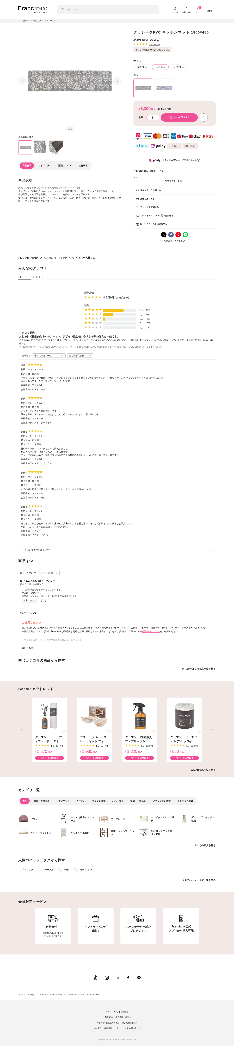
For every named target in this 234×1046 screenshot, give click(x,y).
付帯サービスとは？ (174, 180)
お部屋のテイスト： (31, 389)
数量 (141, 117)
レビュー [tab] (24, 277)
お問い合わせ (134, 1028)
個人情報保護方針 (129, 1023)
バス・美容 (118, 801)
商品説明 (26, 165)
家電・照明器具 (41, 801)
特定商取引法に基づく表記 (108, 1023)
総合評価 (89, 292)
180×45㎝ (160, 67)
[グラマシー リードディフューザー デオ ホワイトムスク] (49, 716)
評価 (86, 305)
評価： (24, 365)
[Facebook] (128, 978)
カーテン (80, 801)
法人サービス (120, 1028)
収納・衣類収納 (138, 801)
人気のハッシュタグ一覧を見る (199, 880)
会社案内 (97, 1028)
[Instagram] (107, 978)
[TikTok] (95, 978)
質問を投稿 (27, 647)
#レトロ (75, 257)
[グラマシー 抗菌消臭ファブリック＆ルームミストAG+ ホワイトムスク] (139, 716)
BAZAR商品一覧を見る (203, 769)
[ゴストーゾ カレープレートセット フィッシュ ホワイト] (94, 716)
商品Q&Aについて (151, 631)
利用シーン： (27, 369)
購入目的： (26, 373)
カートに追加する (51, 758)
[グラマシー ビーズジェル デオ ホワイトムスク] (184, 716)
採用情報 (108, 1028)
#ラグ (66, 869)
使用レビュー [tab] (39, 277)
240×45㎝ (179, 67)
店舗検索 (124, 1012)
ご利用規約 (108, 1017)
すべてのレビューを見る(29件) (35, 549)
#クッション (86, 869)
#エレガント (50, 257)
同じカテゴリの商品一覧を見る (199, 668)
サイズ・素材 (45, 165)
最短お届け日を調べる (150, 190)
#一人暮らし (88, 257)
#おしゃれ (23, 257)
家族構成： (26, 385)
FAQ (116, 1012)
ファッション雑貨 (162, 801)
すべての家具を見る (205, 845)
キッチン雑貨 (99, 801)
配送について (65, 165)
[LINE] (138, 978)
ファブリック (63, 801)
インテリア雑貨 (185, 801)
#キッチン (64, 257)
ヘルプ (108, 1012)
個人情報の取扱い (123, 1017)
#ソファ (29, 869)
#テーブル (48, 869)
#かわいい (36, 257)
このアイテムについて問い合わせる (156, 215)
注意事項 (83, 165)
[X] (118, 978)
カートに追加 (181, 117)
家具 (24, 801)
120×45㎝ (142, 67)
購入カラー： (27, 444)
